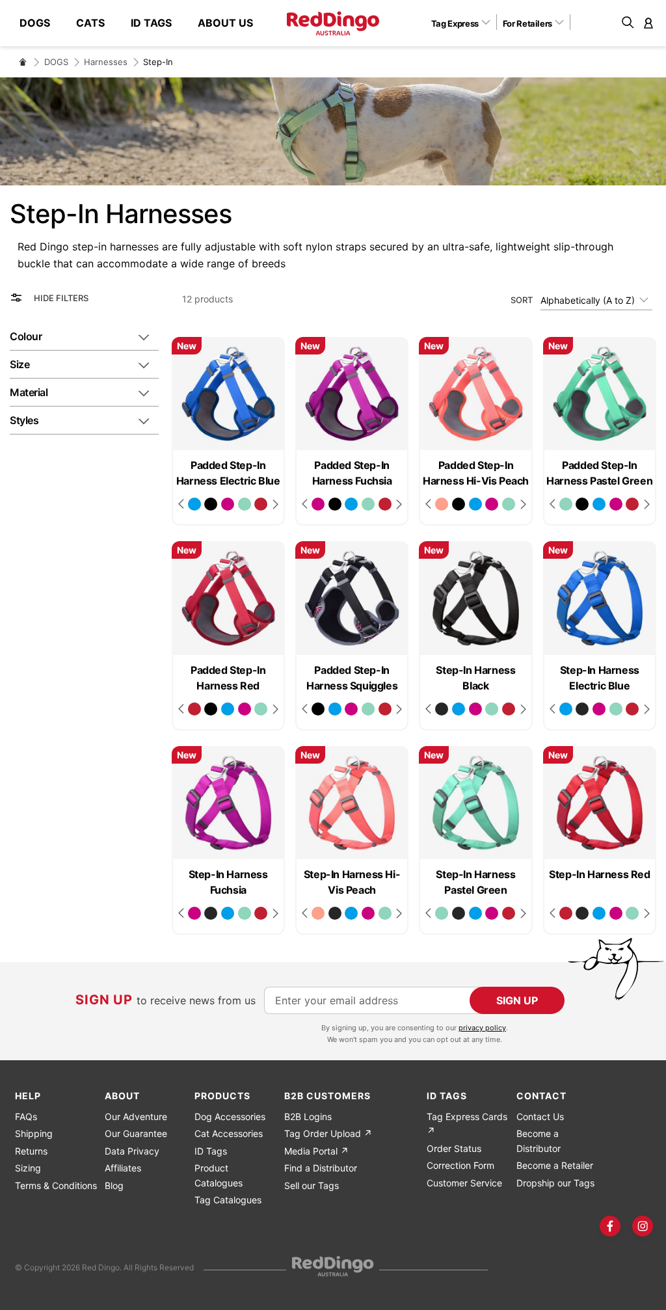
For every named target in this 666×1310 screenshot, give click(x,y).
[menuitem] (41, 23)
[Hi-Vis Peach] (441, 504)
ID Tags (210, 1150)
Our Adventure (136, 1116)
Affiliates (123, 1167)
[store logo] (333, 23)
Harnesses (105, 62)
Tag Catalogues (227, 1199)
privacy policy (482, 1027)
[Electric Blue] (194, 504)
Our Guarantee (136, 1133)
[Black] (441, 708)
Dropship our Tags (555, 1182)
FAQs (26, 1116)
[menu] (143, 23)
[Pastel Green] (244, 504)
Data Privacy (132, 1150)
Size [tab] (19, 364)
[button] (465, 22)
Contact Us (540, 1116)
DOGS (56, 62)
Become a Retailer (554, 1165)
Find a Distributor (320, 1167)
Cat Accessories (228, 1133)
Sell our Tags (311, 1185)
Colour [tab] (26, 336)
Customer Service (464, 1182)
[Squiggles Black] (210, 504)
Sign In (648, 23)
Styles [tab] (24, 420)
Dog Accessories (229, 1116)
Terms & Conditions (56, 1185)
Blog (114, 1185)
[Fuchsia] (227, 504)
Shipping (34, 1133)
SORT (522, 300)
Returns (31, 1150)
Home (22, 62)
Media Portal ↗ (316, 1150)
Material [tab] (28, 392)
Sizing (28, 1167)
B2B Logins (308, 1116)
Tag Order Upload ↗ (328, 1133)
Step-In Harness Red (599, 874)
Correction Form (460, 1165)
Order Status (454, 1148)
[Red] (260, 504)
